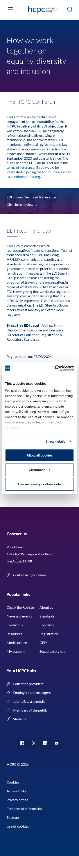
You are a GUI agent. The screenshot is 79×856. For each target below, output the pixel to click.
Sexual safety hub (53, 651)
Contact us (15, 625)
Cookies (13, 782)
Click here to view (20, 204)
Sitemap (13, 817)
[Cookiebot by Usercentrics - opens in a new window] (56, 368)
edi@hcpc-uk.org (27, 176)
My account (16, 651)
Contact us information (29, 575)
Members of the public (30, 710)
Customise (37, 469)
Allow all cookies (39, 455)
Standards (47, 616)
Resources (14, 634)
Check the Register (21, 607)
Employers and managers (32, 692)
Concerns (47, 625)
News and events (19, 616)
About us (46, 607)
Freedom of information (25, 808)
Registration (49, 634)
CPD (43, 642)
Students (19, 719)
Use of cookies (18, 826)
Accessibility (16, 791)
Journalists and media (29, 701)
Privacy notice (17, 800)
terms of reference (20, 167)
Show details (55, 441)
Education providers (28, 684)
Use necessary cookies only (39, 484)
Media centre (17, 642)
